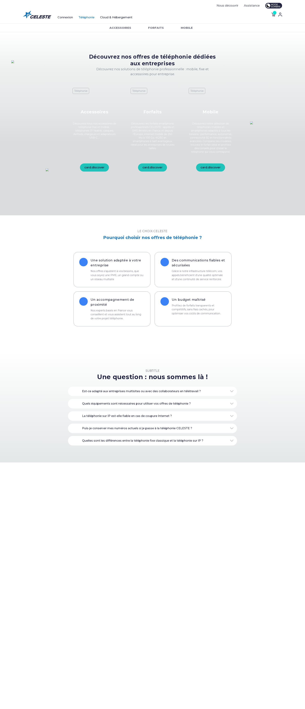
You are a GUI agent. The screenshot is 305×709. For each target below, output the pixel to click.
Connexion (65, 17)
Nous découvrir (227, 5)
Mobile (187, 27)
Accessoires (120, 27)
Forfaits (156, 27)
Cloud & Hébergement (116, 17)
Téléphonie (86, 17)
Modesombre (276, 5)
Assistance (252, 5)
